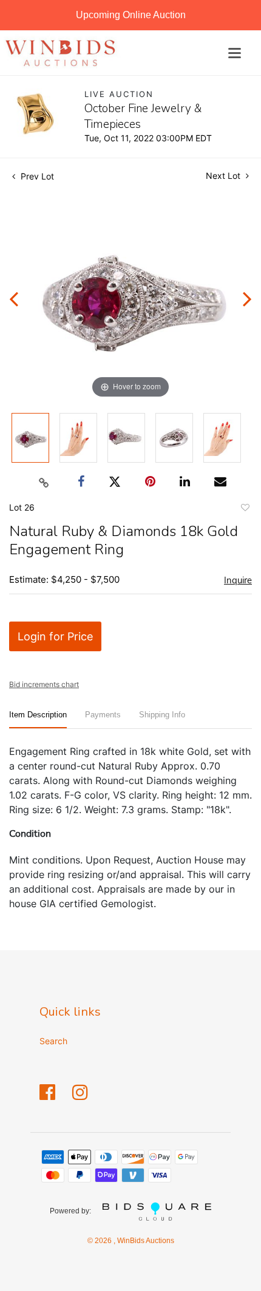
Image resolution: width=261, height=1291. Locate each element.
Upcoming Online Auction (131, 15)
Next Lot (224, 175)
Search (53, 1041)
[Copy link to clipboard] (44, 482)
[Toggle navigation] (234, 53)
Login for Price (55, 636)
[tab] (38, 719)
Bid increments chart (44, 684)
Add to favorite (244, 509)
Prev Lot (36, 176)
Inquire (238, 580)
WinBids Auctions (144, 1240)
